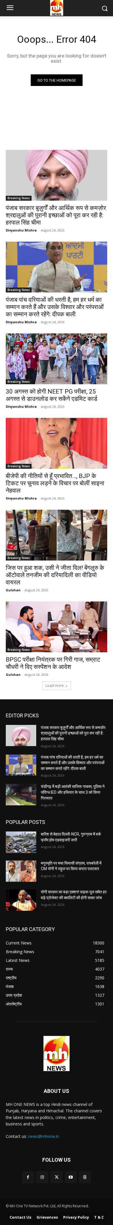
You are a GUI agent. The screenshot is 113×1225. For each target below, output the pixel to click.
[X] (56, 1177)
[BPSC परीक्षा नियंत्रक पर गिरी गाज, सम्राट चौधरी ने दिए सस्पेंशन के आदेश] (56, 626)
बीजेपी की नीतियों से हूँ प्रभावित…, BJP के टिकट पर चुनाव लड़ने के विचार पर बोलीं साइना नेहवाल (55, 483)
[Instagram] (42, 1177)
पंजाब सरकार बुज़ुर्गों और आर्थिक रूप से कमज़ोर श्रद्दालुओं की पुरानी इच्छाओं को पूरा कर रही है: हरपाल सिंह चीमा (56, 215)
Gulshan (13, 590)
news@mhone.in (43, 1136)
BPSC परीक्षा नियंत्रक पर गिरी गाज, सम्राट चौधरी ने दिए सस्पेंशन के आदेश (53, 663)
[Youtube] (70, 1177)
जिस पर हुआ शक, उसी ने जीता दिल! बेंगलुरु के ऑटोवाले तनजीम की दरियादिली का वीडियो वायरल (55, 575)
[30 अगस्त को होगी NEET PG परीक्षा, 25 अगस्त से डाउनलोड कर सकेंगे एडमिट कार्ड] (56, 358)
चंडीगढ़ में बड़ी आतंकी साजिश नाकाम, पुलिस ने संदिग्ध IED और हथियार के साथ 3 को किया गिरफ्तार (73, 792)
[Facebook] (28, 1177)
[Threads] (85, 1177)
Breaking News (19, 198)
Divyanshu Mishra (21, 230)
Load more (54, 685)
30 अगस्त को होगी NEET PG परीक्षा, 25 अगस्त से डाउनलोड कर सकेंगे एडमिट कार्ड (51, 395)
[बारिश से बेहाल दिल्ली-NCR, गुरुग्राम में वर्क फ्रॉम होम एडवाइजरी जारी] (21, 842)
